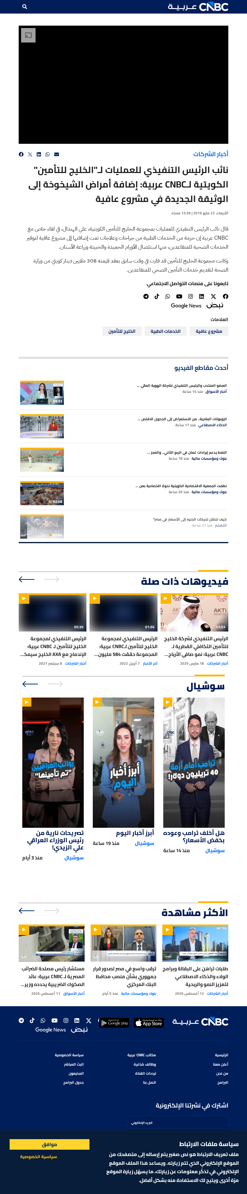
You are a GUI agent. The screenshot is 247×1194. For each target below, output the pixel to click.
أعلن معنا (220, 1064)
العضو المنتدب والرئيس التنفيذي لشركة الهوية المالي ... (182, 385)
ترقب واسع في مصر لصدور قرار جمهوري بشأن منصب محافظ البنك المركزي (124, 976)
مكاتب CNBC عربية (141, 1054)
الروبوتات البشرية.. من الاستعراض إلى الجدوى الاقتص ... (182, 418)
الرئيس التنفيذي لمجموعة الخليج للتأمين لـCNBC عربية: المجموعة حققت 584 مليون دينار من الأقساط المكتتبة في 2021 (126, 646)
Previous (52, 579)
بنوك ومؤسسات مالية (209, 458)
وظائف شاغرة (145, 1064)
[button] (198, 6)
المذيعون (76, 1073)
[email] (56, 154)
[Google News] (186, 305)
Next (27, 579)
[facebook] (21, 154)
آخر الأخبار (150, 663)
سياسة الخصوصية (69, 1054)
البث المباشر (74, 1064)
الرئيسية (221, 1054)
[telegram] (146, 296)
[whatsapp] (47, 154)
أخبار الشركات (210, 153)
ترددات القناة (145, 1073)
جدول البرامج (73, 1082)
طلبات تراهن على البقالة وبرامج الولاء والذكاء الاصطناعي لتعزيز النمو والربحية (195, 976)
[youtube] (179, 296)
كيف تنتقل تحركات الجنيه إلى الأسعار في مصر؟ (190, 519)
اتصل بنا (149, 1082)
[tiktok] (157, 296)
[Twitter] (213, 297)
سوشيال (215, 850)
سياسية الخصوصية (38, 1157)
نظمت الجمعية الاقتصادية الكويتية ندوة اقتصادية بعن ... (181, 485)
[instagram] (190, 296)
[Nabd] (214, 305)
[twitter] (30, 154)
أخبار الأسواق (216, 391)
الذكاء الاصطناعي (212, 425)
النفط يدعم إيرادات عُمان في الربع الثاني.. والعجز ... (187, 452)
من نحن (222, 1073)
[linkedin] (39, 154)
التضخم (221, 525)
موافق (49, 1144)
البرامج (222, 1082)
